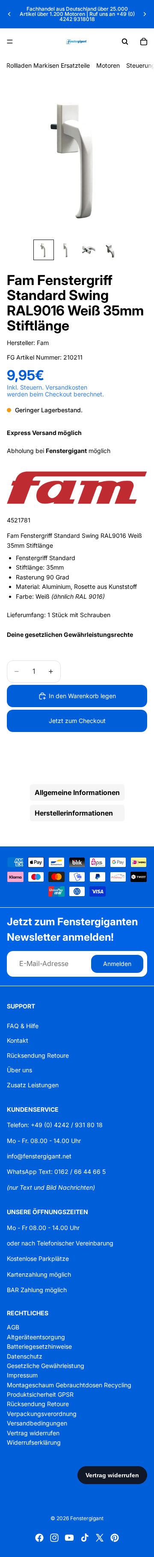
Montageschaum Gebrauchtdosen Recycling (69, 1385)
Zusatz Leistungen (33, 1084)
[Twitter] (100, 1538)
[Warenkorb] (143, 41)
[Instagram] (54, 1538)
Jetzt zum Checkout (77, 720)
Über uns (19, 1070)
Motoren (108, 65)
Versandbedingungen (37, 1423)
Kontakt (17, 1040)
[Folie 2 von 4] (65, 249)
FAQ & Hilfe (22, 1025)
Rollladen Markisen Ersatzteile (48, 65)
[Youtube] (69, 1538)
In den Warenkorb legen (82, 695)
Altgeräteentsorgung (36, 1337)
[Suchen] (125, 41)
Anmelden (117, 963)
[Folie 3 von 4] (88, 249)
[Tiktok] (85, 1538)
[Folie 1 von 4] (43, 249)
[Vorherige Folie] (9, 14)
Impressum (22, 1375)
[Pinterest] (115, 1538)
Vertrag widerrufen (33, 1433)
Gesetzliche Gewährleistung (45, 1365)
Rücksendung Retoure (38, 1055)
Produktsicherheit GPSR (40, 1394)
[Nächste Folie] (144, 14)
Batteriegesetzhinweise (39, 1346)
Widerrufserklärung (34, 1442)
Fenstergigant (87, 1518)
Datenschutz (24, 1355)
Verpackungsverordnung (42, 1413)
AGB (13, 1327)
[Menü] (10, 41)
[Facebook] (39, 1538)
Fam (43, 342)
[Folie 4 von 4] (110, 249)
